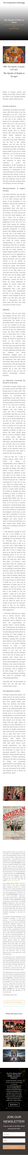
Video (21, 1082)
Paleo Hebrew (16, 1082)
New (18, 25)
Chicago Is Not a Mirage (13, 880)
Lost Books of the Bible (10, 25)
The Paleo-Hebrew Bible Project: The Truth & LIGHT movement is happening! (14, 1075)
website (10, 920)
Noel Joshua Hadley (14, 28)
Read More (14, 1105)
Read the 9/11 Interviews (14, 1002)
